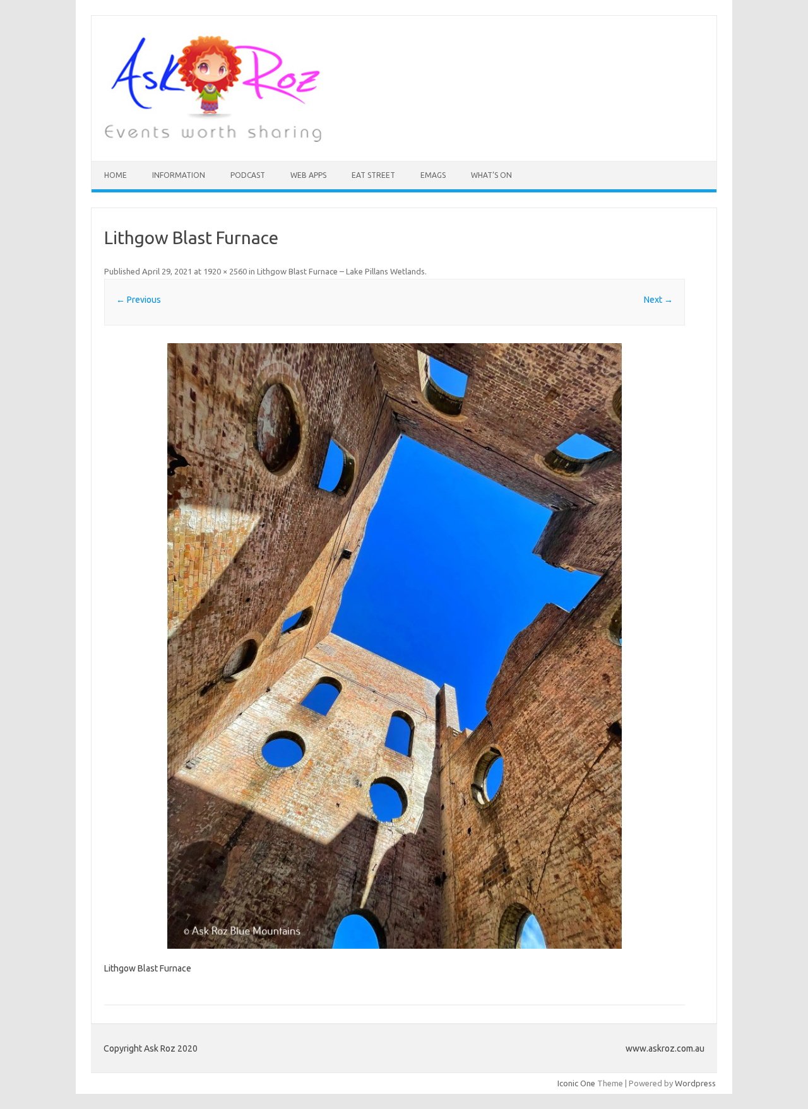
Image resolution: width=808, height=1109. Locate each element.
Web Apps (308, 175)
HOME (115, 175)
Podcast (247, 175)
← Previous (138, 300)
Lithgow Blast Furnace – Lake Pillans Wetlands (341, 271)
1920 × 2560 (225, 271)
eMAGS (433, 175)
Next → (658, 300)
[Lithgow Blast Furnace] (395, 646)
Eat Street (373, 175)
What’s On (491, 175)
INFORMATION (178, 175)
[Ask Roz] (212, 139)
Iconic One (576, 1083)
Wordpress (695, 1083)
